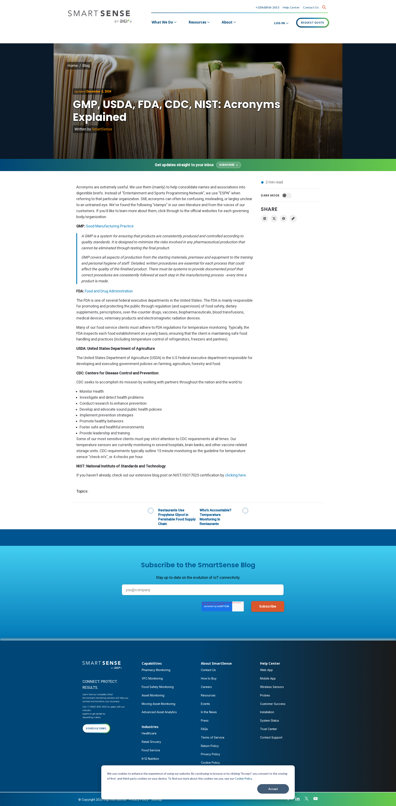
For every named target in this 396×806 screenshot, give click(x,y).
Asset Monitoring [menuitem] (153, 695)
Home (73, 65)
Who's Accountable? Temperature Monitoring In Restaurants (215, 517)
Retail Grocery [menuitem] (151, 741)
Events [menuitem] (205, 704)
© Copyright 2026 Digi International (102, 799)
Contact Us (311, 7)
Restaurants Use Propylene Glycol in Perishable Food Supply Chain (177, 517)
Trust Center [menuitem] (268, 729)
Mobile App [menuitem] (268, 678)
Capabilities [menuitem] (152, 663)
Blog (86, 65)
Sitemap (156, 799)
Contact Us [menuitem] (208, 670)
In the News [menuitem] (209, 712)
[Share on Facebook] (283, 218)
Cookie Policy (243, 778)
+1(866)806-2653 (267, 7)
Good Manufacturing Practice (110, 226)
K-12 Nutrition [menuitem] (150, 758)
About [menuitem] (227, 22)
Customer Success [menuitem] (272, 704)
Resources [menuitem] (197, 22)
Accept (273, 789)
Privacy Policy (138, 799)
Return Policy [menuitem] (210, 746)
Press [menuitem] (205, 720)
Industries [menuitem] (150, 726)
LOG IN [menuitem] (279, 23)
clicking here (235, 475)
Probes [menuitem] (265, 695)
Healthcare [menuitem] (149, 733)
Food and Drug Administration (109, 291)
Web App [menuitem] (266, 670)
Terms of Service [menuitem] (212, 737)
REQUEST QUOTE (312, 22)
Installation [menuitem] (267, 712)
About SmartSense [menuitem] (216, 663)
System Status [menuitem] (269, 720)
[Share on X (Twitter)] (274, 218)
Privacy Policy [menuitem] (210, 754)
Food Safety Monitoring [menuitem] (158, 687)
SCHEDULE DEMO (96, 728)
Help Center (291, 7)
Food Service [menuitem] (151, 750)
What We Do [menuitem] (162, 22)
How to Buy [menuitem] (209, 678)
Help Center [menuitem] (270, 663)
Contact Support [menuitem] (271, 737)
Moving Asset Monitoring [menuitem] (158, 704)
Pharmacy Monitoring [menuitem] (156, 670)
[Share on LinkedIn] (264, 218)
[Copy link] (293, 218)
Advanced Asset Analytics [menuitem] (159, 712)
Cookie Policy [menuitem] (210, 762)
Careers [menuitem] (206, 687)
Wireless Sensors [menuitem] (272, 687)
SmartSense (102, 129)
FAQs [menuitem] (204, 729)
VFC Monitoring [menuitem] (152, 678)
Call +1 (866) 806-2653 (94, 707)
